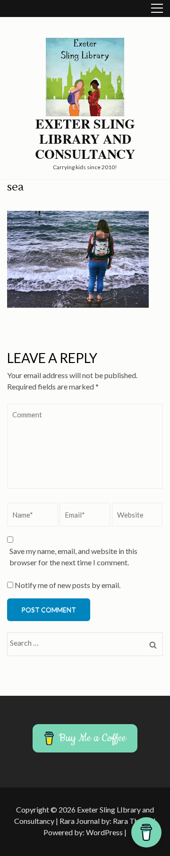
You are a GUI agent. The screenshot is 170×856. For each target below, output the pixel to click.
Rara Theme (132, 820)
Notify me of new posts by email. (67, 584)
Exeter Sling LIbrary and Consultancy (85, 139)
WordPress (104, 832)
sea (15, 187)
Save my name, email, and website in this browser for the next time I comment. (73, 556)
